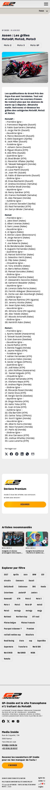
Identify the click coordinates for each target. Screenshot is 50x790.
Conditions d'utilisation (16, 778)
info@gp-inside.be (9, 745)
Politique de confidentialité (12, 782)
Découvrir (25, 504)
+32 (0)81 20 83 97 (9, 749)
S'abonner (12, 765)
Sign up (4, 778)
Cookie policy (27, 782)
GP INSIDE (5, 30)
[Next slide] (44, 542)
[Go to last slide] (6, 542)
